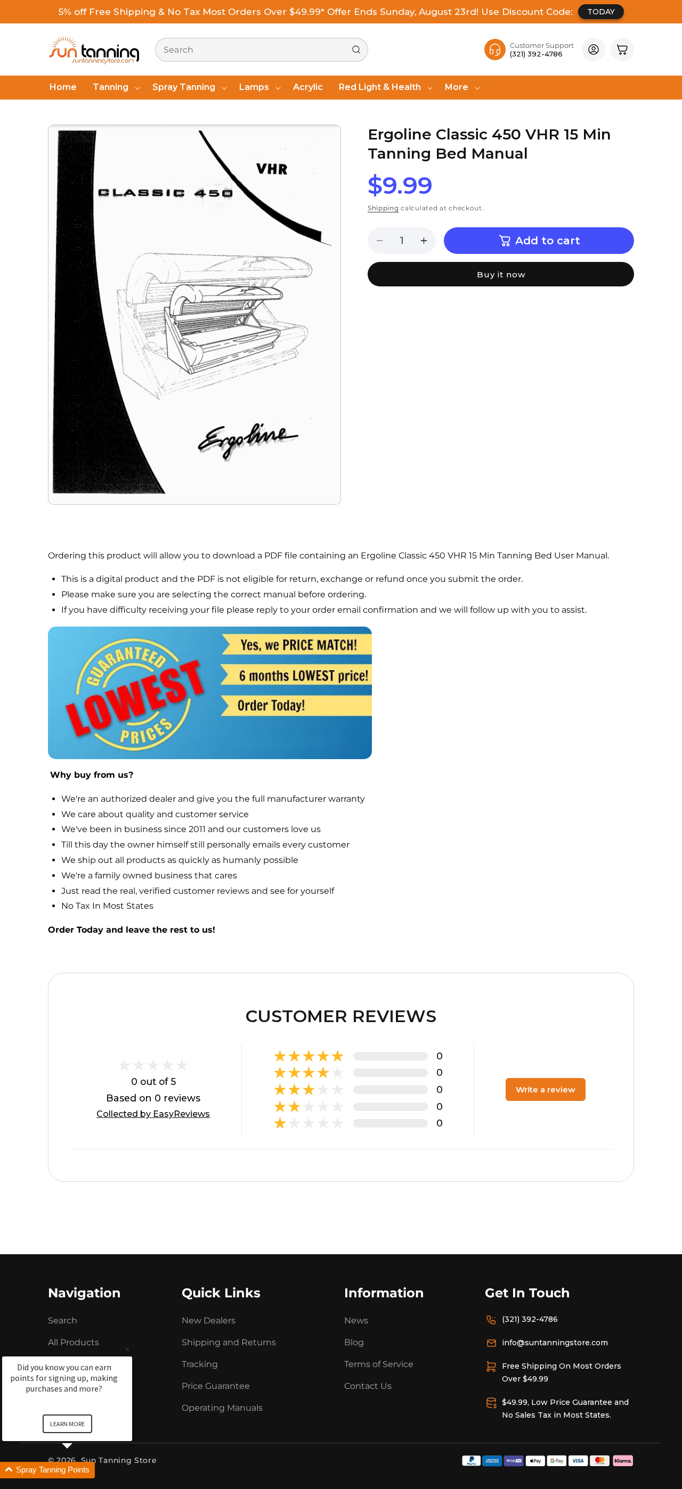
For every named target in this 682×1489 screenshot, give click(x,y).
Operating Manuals (222, 1407)
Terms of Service (378, 1364)
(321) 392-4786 (530, 1319)
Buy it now (501, 274)
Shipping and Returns (229, 1342)
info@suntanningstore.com (555, 1342)
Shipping (383, 208)
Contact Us (368, 1386)
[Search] (356, 49)
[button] (114, 88)
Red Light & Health (380, 87)
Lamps (254, 87)
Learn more (67, 1424)
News (356, 1320)
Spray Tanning (183, 87)
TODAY (601, 12)
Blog (354, 1342)
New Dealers (209, 1320)
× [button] (127, 1349)
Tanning (110, 87)
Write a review (545, 1089)
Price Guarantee (216, 1386)
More (456, 87)
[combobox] (261, 50)
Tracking (200, 1364)
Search (62, 1320)
